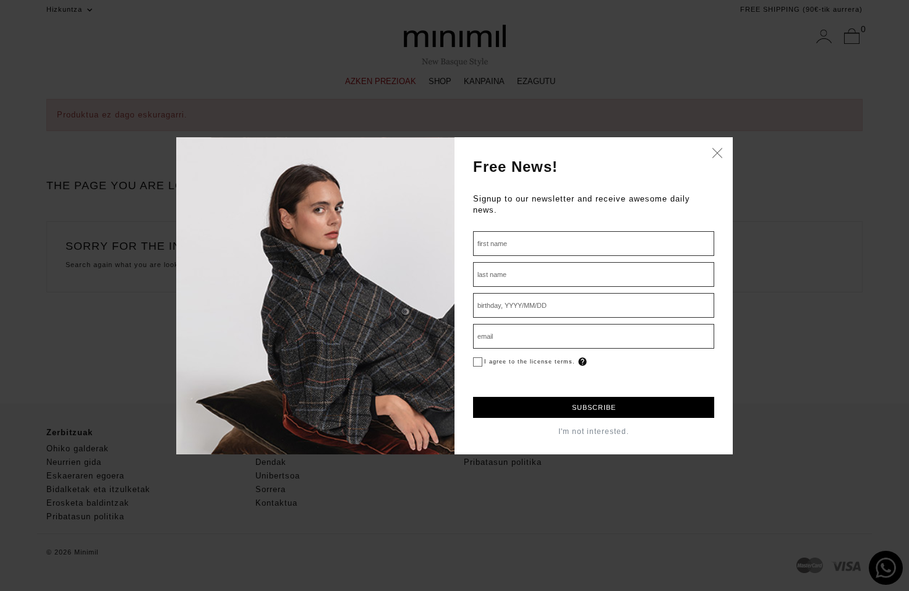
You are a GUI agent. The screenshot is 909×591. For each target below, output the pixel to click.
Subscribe (594, 407)
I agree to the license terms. (529, 362)
